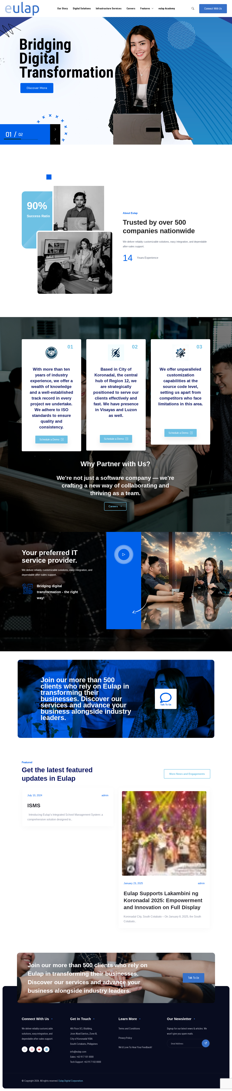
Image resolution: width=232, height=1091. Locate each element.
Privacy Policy (125, 1037)
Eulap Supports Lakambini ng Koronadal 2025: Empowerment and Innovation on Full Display (163, 900)
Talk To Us (193, 977)
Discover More (37, 88)
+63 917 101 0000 (85, 1056)
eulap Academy (166, 8)
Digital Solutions (82, 8)
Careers (131, 8)
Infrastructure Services (108, 8)
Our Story (62, 8)
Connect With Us (213, 8)
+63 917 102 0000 (92, 1061)
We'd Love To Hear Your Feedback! (135, 1047)
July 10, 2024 (34, 795)
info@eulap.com (78, 1051)
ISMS (33, 805)
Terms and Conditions (129, 1028)
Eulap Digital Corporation (71, 1080)
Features (145, 8)
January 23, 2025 (133, 883)
